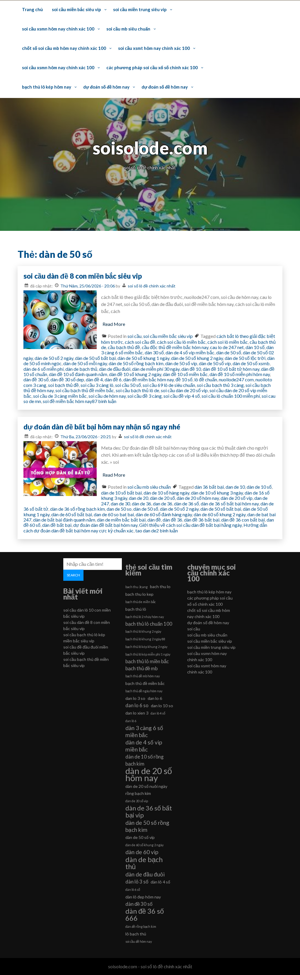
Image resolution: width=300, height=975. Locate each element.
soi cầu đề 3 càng (144, 396)
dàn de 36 (141, 503)
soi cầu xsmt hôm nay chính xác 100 (154, 48)
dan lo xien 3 (136, 712)
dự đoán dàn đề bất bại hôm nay (105, 525)
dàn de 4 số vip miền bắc (190, 352)
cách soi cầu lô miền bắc (181, 342)
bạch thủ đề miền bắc (145, 683)
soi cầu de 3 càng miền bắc (60, 396)
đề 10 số (183, 379)
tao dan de (145, 530)
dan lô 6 (130, 721)
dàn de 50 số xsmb (251, 363)
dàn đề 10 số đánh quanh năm (78, 374)
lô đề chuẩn (205, 379)
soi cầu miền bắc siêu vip (76, 9)
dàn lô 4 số (160, 881)
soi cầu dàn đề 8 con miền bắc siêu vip (82, 276)
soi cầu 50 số (128, 385)
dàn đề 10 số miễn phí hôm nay (239, 374)
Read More (114, 324)
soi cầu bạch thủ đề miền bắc (84, 390)
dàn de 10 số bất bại (121, 492)
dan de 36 (162, 503)
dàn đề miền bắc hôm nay (148, 379)
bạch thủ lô (135, 609)
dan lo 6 (155, 698)
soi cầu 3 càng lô (97, 385)
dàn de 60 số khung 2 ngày (220, 514)
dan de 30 (120, 503)
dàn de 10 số (259, 487)
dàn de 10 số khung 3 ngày (217, 492)
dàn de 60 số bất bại (71, 514)
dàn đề (154, 519)
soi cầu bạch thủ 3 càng (220, 385)
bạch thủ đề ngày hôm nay (143, 691)
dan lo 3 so (135, 698)
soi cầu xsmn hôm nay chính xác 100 (58, 28)
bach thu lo (160, 586)
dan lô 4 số (158, 713)
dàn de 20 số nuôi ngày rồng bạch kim (146, 790)
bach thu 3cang (136, 587)
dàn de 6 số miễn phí (43, 369)
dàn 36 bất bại (209, 487)
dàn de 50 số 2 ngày (54, 358)
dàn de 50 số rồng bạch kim (136, 363)
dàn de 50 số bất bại (95, 358)
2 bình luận (167, 530)
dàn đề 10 (191, 369)
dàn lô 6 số (132, 889)
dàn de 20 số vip (237, 498)
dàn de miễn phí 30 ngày (156, 369)
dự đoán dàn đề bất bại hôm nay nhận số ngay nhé (101, 426)
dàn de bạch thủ (81, 369)
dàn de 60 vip (141, 852)
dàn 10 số (255, 347)
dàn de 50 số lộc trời (245, 358)
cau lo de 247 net (227, 347)
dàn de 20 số (162, 498)
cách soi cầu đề (140, 342)
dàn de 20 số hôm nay (198, 498)
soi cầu (134, 336)
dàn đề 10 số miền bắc (185, 374)
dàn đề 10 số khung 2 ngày (135, 374)
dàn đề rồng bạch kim (140, 926)
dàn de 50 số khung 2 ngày (197, 358)
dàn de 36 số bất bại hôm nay (230, 503)
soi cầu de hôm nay (107, 396)
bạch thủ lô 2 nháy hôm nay (144, 617)
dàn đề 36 (172, 519)
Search (73, 575)
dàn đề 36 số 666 (144, 915)
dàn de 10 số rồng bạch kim (144, 760)
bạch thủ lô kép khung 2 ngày (146, 647)
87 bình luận (104, 401)
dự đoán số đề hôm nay (106, 86)
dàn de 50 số (228, 352)
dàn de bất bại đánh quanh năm (64, 519)
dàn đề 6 (113, 379)
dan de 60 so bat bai (114, 514)
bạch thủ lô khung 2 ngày (143, 631)
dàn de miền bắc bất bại (121, 519)
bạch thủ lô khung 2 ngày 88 (145, 639)
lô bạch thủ (135, 933)
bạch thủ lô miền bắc (147, 661)
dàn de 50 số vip (181, 363)
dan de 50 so (119, 509)
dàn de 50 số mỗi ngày (85, 363)
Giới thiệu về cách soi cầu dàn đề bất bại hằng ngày (190, 525)
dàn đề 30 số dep (67, 379)
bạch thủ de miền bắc (140, 602)
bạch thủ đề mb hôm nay (142, 676)
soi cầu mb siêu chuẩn (128, 28)
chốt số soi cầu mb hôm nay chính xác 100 (64, 48)
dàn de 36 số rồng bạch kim (77, 509)
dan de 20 (138, 498)
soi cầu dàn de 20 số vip (184, 390)
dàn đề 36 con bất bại (243, 519)
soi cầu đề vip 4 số (181, 396)
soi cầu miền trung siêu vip (140, 9)
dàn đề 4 (94, 379)
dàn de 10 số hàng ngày (166, 492)
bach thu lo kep (139, 594)
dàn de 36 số (186, 503)
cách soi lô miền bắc (227, 342)
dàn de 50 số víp (215, 363)
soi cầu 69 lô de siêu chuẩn (169, 385)
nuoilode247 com (236, 379)
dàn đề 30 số (36, 379)
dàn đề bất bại (56, 525)
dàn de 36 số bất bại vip (148, 812)
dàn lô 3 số (136, 881)
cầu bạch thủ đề (124, 347)
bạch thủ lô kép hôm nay (46, 86)
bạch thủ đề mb (141, 668)
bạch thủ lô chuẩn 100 (148, 624)
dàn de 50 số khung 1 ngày (143, 358)
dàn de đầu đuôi (114, 369)
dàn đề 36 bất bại (201, 519)
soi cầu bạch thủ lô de (137, 390)
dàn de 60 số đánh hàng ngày (164, 514)
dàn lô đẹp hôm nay (143, 896)
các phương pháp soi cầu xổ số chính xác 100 (152, 67)
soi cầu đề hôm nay (138, 941)
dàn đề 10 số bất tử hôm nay (231, 369)
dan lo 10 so (162, 705)
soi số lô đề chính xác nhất (151, 285)
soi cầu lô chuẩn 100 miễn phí (231, 396)
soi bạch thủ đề (63, 385)
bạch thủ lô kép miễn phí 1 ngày (147, 654)
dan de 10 (235, 487)
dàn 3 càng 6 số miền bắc (144, 731)
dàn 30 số (154, 352)
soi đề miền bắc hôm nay (67, 401)
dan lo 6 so (137, 705)
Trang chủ (32, 9)
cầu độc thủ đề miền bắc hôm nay (175, 347)
